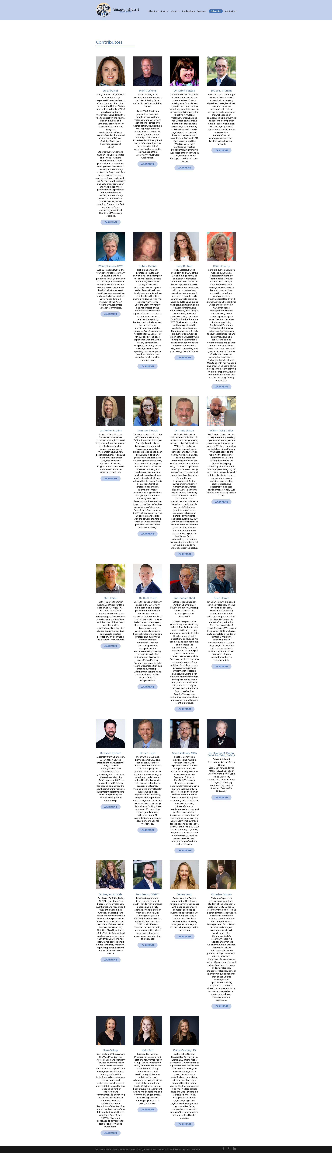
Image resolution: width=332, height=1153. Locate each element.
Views (174, 11)
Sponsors (201, 11)
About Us (153, 11)
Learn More (110, 222)
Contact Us (230, 11)
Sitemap (163, 1149)
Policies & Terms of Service (185, 1149)
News (163, 11)
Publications (188, 11)
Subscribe (216, 11)
